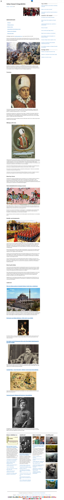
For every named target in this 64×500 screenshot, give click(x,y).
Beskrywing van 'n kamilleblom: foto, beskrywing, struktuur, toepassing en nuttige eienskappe (38, 469)
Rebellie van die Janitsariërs (11, 31)
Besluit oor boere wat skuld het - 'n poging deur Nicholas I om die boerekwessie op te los (11, 462)
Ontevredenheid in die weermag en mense (14, 29)
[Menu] (1, 1)
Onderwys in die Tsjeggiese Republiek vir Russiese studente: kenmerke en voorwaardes (38, 466)
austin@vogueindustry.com (18, 36)
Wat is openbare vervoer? (36, 463)
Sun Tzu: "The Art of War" (10, 467)
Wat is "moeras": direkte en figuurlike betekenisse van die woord (50, 450)
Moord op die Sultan (10, 33)
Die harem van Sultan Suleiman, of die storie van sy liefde (20, 318)
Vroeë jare (9, 22)
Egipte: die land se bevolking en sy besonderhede (48, 33)
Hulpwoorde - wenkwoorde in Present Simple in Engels (49, 54)
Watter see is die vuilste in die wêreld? (46, 9)
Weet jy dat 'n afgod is (44, 27)
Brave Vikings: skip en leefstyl (50, 461)
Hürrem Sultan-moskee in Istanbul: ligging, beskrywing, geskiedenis (22, 286)
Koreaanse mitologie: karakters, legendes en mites (48, 39)
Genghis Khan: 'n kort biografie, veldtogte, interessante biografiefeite (22, 369)
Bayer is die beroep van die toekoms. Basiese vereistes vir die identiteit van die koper (25, 477)
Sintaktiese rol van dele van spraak (46, 57)
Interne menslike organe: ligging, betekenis (47, 30)
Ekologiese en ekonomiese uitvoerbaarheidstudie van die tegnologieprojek (37, 472)
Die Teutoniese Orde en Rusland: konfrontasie (47, 17)
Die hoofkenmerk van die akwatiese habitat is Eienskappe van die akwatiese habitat (25, 470)
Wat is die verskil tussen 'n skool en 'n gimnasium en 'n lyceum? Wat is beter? (38, 446)
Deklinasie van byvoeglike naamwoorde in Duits (48, 51)
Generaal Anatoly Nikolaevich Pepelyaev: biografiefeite (19, 395)
